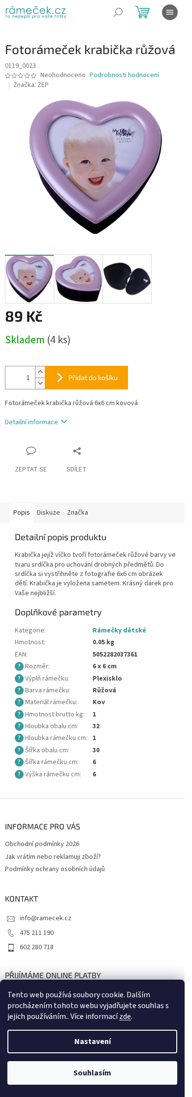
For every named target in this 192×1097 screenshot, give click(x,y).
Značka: (31, 85)
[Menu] (170, 12)
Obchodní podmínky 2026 (42, 844)
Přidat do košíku (93, 377)
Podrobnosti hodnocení (124, 75)
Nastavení (92, 1041)
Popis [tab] (21, 513)
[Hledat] (118, 12)
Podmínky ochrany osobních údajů (55, 869)
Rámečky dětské (119, 630)
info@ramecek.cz (45, 918)
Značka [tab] (77, 513)
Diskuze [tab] (48, 513)
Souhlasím (92, 1073)
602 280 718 (37, 947)
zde (125, 1016)
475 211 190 (37, 933)
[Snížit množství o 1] (40, 383)
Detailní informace (31, 422)
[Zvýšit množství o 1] (40, 372)
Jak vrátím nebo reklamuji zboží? (53, 857)
